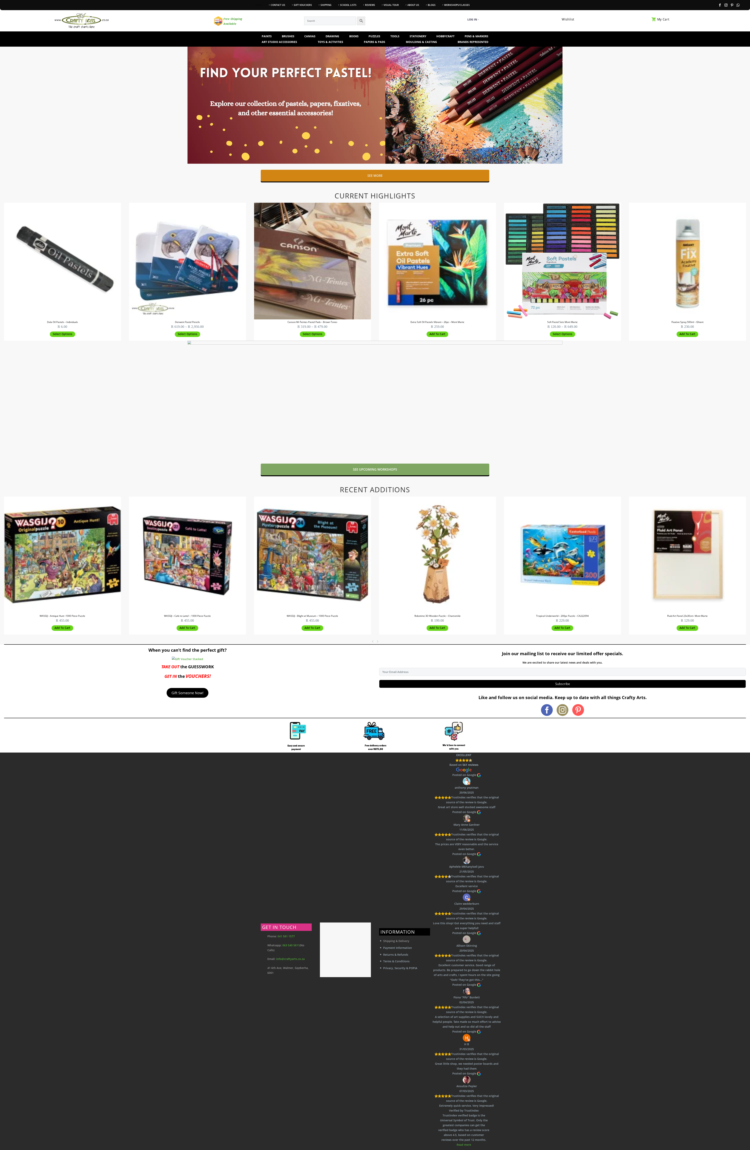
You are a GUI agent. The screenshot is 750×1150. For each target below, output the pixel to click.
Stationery (418, 36)
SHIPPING (326, 5)
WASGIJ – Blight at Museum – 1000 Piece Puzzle (312, 616)
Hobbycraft (445, 36)
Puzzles (374, 36)
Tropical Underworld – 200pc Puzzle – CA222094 (562, 616)
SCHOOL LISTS (348, 5)
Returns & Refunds (395, 954)
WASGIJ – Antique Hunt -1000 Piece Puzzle (62, 616)
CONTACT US (278, 5)
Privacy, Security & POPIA (400, 968)
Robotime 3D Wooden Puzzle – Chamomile (437, 616)
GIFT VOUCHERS (303, 5)
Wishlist (568, 19)
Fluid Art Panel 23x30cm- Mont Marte (687, 616)
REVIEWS (370, 5)
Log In (472, 19)
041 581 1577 (286, 936)
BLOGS (432, 5)
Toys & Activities (330, 42)
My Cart (663, 19)
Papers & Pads (374, 42)
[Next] (378, 641)
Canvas (309, 36)
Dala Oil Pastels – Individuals (62, 322)
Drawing (332, 36)
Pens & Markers (476, 36)
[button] (437, 334)
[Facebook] (719, 5)
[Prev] (372, 641)
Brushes (288, 36)
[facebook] (547, 710)
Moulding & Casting (421, 42)
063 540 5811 (291, 945)
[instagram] (562, 710)
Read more (464, 1144)
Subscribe (562, 684)
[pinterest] (578, 710)
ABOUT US (413, 5)
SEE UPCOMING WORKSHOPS (375, 469)
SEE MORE (375, 175)
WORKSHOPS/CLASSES (457, 5)
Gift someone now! (187, 693)
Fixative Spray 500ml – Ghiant (687, 322)
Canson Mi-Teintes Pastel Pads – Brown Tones (312, 322)
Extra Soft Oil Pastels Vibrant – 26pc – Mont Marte (437, 322)
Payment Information (397, 948)
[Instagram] (726, 5)
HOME (258, 5)
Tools (394, 36)
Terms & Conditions (396, 961)
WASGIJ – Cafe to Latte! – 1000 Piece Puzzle (187, 616)
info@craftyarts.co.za (290, 959)
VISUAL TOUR (391, 5)
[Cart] (654, 19)
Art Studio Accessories (279, 42)
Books (354, 36)
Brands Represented (473, 42)
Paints (267, 36)
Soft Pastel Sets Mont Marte (562, 322)
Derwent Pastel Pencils (187, 322)
